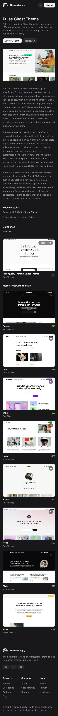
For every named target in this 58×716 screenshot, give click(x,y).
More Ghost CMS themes (17, 285)
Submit (49, 5)
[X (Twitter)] (6, 667)
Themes (7, 683)
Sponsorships (28, 687)
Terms (43, 683)
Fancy (6, 499)
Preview (29, 41)
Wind (5, 412)
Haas (5, 456)
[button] (40, 5)
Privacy (43, 687)
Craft (5, 369)
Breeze (6, 326)
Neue (5, 542)
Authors (7, 692)
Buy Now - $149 (12, 41)
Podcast (7, 231)
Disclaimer (45, 692)
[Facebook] (13, 667)
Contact (25, 692)
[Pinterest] (21, 667)
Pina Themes (8, 329)
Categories (8, 687)
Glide (5, 586)
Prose (5, 629)
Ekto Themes (8, 373)
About (24, 683)
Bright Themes (31, 212)
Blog (5, 696)
